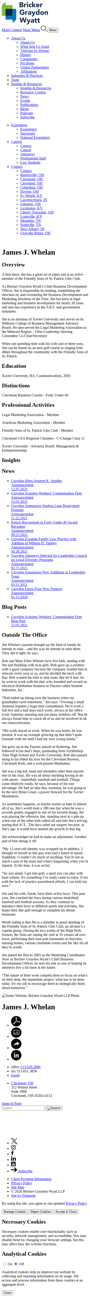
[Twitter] (14, 1143)
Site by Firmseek (23, 1195)
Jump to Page (11, 1103)
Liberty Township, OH (37, 212)
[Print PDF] (16, 1025)
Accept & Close (66, 1211)
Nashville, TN (30, 225)
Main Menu (31, 30)
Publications (29, 105)
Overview (13, 265)
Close (7, 1292)
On (10, 1264)
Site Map (17, 1187)
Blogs (24, 109)
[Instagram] (13, 1148)
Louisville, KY (31, 216)
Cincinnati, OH (31, 179)
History (25, 55)
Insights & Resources (26, 84)
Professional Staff (33, 158)
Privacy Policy (21, 1183)
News (24, 96)
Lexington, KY (31, 208)
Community (29, 59)
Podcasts (26, 113)
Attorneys (27, 154)
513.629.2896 (30, 1067)
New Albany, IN (32, 229)
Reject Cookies (41, 1211)
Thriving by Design (34, 51)
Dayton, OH (29, 191)
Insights (11, 460)
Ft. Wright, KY (31, 196)
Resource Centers (33, 92)
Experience (19, 125)
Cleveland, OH (31, 183)
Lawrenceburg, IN (33, 200)
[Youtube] (13, 1165)
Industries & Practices (27, 76)
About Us (18, 38)
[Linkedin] (13, 1159)
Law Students (30, 162)
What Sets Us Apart (34, 46)
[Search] (44, 30)
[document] (45, 1257)
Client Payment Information (31, 1179)
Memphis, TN (30, 221)
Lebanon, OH (30, 204)
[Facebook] (12, 1154)
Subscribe (27, 117)
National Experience (35, 137)
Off (21, 1264)
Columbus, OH (31, 187)
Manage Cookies (15, 1211)
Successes (27, 133)
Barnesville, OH (32, 175)
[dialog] (45, 1207)
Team (15, 80)
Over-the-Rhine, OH (35, 233)
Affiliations (28, 71)
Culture (25, 150)
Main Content (12, 30)
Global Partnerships (34, 67)
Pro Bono (27, 63)
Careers (16, 142)
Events (25, 101)
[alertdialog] (45, 1257)
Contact (16, 167)
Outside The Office (24, 635)
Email (15, 1075)
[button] (16, 1048)
